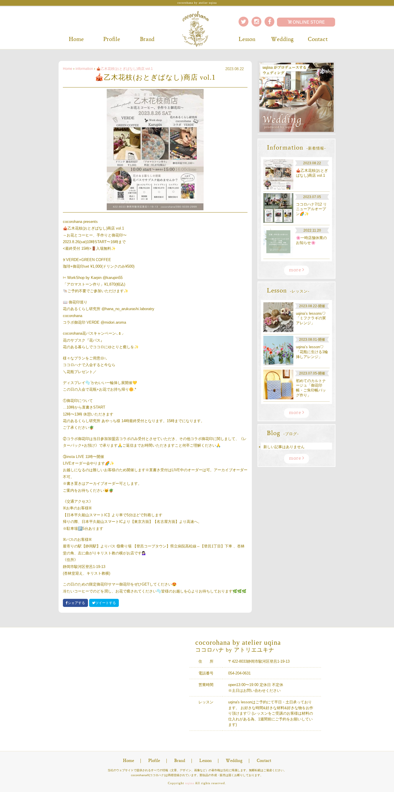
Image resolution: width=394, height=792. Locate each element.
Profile (111, 39)
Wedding (282, 39)
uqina (189, 783)
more (295, 270)
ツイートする (105, 603)
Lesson (247, 39)
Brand (147, 39)
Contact (318, 39)
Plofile (154, 761)
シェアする (76, 603)
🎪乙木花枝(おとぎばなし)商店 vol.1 (124, 69)
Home (76, 39)
